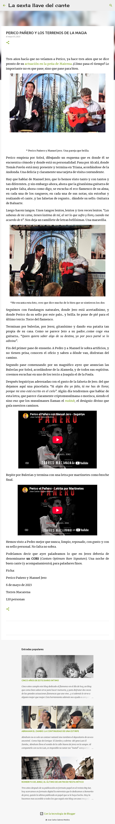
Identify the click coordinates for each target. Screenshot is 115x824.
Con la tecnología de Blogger (59, 813)
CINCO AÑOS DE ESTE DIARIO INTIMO (40, 680)
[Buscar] (74, 5)
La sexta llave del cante (39, 5)
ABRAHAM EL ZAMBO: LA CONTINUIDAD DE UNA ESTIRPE (50, 731)
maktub (70, 401)
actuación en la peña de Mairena (48, 64)
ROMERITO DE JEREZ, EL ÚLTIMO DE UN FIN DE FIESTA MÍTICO (53, 782)
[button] (8, 43)
